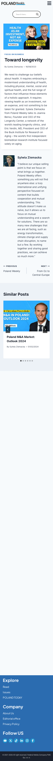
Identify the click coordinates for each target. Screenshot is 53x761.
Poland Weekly (11, 269)
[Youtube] (5, 740)
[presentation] (26, 316)
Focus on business (14, 54)
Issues (6, 692)
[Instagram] (27, 740)
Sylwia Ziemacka (15, 67)
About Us (8, 713)
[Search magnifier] (37, 14)
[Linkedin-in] (21, 740)
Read (6, 686)
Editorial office (11, 718)
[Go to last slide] (8, 329)
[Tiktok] (16, 740)
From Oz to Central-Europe (41, 270)
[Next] (45, 329)
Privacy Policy (11, 724)
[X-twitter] (10, 740)
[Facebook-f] (32, 740)
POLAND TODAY (12, 697)
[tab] (21, 360)
